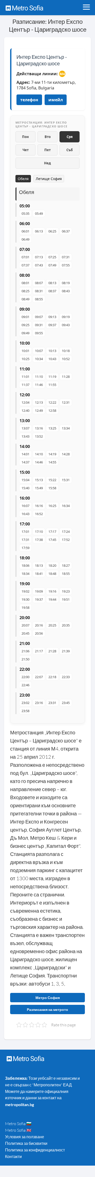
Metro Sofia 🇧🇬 (18, 1123)
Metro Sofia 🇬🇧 (18, 1130)
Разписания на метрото (47, 1009)
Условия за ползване (24, 1136)
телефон (29, 100)
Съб (69, 150)
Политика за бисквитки (26, 1143)
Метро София (47, 997)
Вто (48, 136)
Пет (47, 150)
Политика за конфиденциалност (35, 1149)
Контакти (13, 1156)
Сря (70, 136)
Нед (47, 163)
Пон (25, 136)
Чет (26, 150)
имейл (55, 100)
